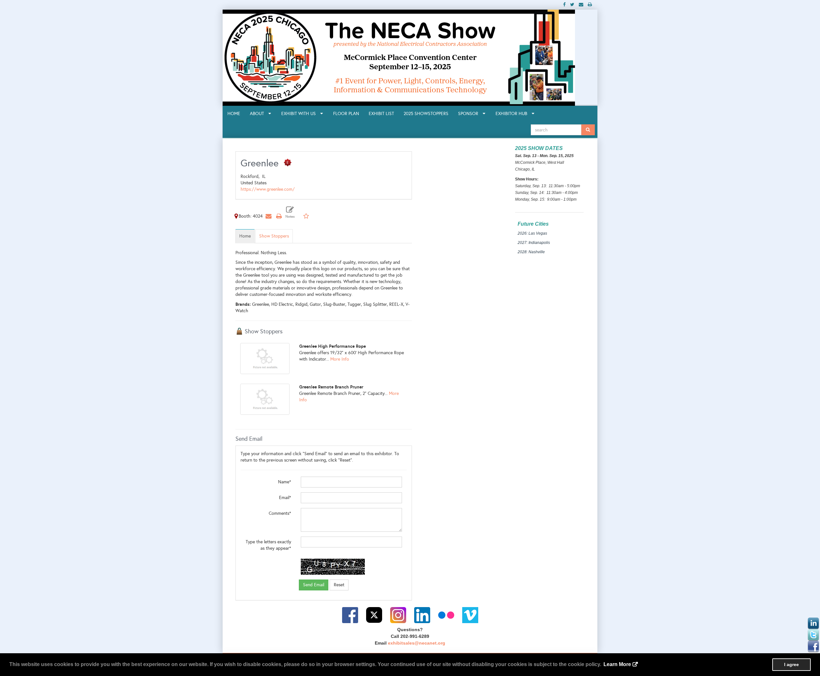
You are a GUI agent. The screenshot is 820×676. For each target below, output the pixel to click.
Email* (285, 497)
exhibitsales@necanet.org (416, 643)
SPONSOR (470, 113)
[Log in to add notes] (290, 212)
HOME (233, 113)
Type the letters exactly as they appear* (268, 545)
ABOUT (259, 113)
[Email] (268, 216)
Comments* (280, 513)
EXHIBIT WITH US (300, 113)
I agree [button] (791, 664)
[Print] (278, 216)
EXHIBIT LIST (381, 113)
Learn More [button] (617, 664)
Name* (284, 482)
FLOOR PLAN (346, 113)
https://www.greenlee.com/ (268, 189)
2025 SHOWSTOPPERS (426, 113)
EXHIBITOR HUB (513, 113)
